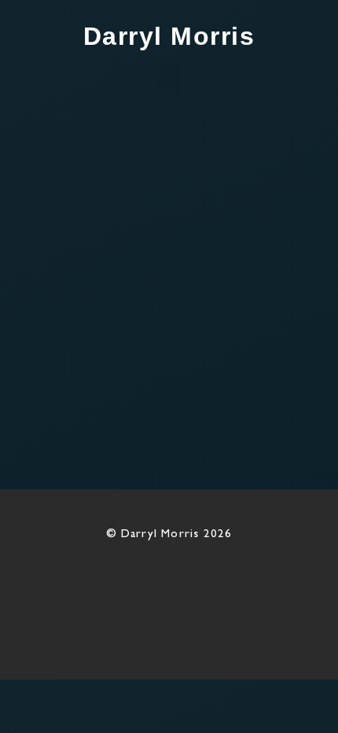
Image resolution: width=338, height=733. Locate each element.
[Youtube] (144, 575)
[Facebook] (31, 575)
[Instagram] (107, 575)
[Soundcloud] (182, 575)
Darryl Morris (169, 36)
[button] (169, 77)
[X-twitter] (69, 575)
